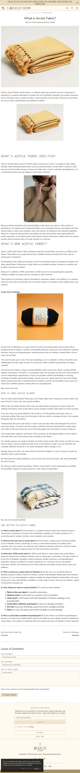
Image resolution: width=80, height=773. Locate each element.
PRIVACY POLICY (26, 769)
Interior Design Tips (36, 13)
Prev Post (4, 635)
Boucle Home (18, 8)
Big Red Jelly (56, 754)
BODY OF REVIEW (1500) (9, 669)
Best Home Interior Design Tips (11, 632)
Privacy (31, 727)
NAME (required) (6, 654)
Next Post (75, 635)
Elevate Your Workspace (71, 632)
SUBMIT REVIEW (10, 695)
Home (29, 13)
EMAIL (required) (6, 662)
